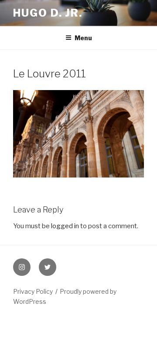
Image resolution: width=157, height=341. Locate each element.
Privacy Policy (33, 291)
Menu (83, 38)
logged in (65, 226)
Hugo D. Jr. (47, 13)
